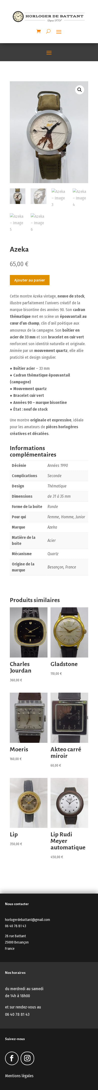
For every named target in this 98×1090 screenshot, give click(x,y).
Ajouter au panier (29, 279)
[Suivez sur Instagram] (27, 1058)
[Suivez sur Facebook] (12, 1058)
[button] (79, 89)
